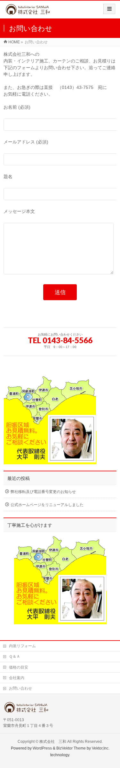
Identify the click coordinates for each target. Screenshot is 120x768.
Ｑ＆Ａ (14, 656)
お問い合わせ (20, 688)
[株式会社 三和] (35, 11)
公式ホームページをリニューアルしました (47, 505)
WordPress (42, 748)
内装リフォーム (22, 646)
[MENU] (109, 9)
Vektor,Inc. (100, 748)
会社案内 (16, 678)
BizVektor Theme (71, 748)
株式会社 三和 (52, 741)
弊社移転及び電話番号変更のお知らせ (43, 491)
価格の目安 (18, 667)
